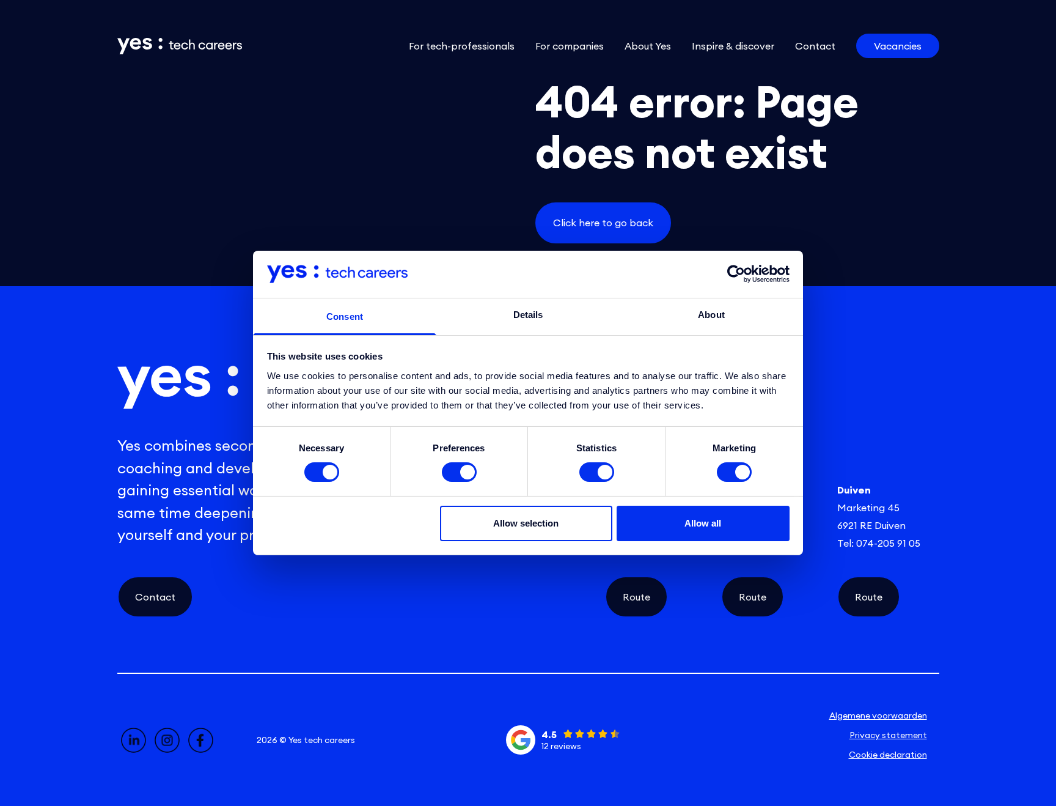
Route (636, 597)
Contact (155, 597)
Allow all (702, 523)
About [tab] (711, 314)
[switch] (459, 472)
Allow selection (526, 523)
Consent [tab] (344, 316)
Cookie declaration (888, 754)
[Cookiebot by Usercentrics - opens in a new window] (736, 274)
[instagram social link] (167, 740)
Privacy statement (888, 735)
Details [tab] (528, 314)
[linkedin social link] (133, 740)
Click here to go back (603, 222)
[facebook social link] (200, 740)
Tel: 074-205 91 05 (878, 543)
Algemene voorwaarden (878, 715)
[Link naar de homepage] (179, 46)
